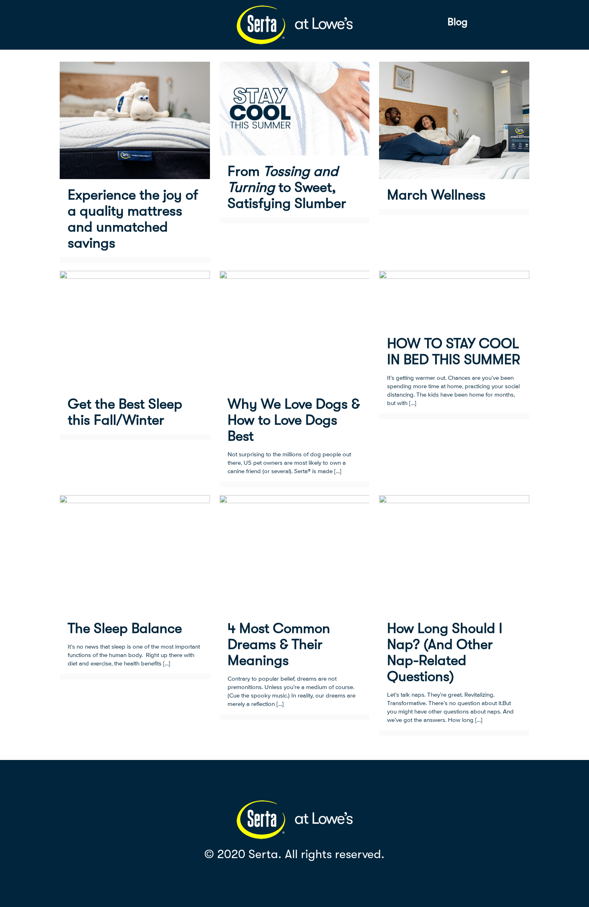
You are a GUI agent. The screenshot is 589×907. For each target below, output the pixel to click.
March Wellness (436, 195)
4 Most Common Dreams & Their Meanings (279, 644)
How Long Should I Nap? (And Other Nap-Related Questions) (444, 652)
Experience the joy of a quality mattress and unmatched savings (133, 219)
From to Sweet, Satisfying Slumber (287, 187)
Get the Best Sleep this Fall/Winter (125, 412)
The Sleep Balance (125, 628)
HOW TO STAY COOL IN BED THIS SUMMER (453, 351)
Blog (458, 22)
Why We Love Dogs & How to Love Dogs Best (294, 420)
